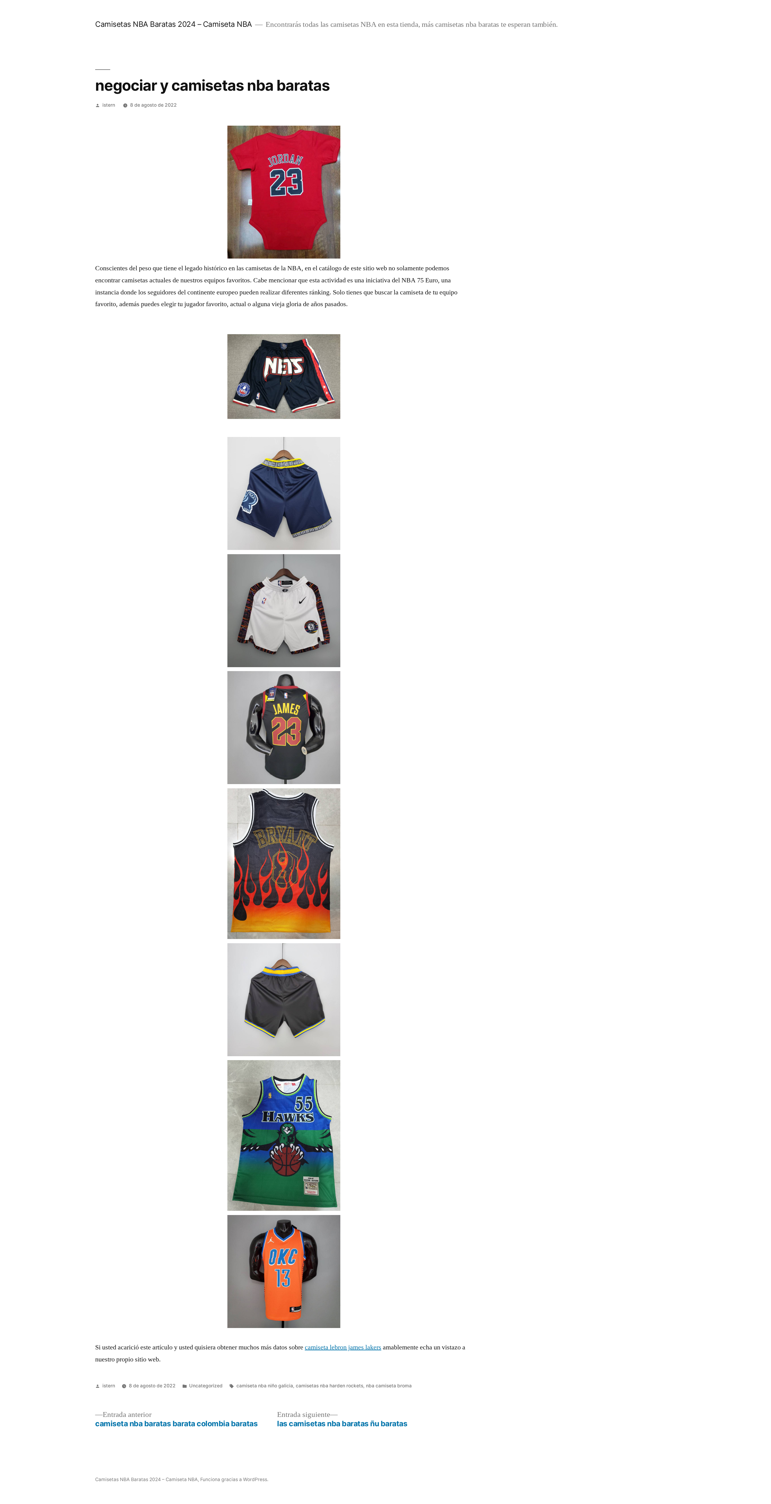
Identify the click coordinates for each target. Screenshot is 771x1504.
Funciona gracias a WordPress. (234, 1479)
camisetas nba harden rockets (329, 1386)
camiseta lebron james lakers (343, 1347)
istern (108, 105)
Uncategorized (206, 1386)
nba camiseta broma (389, 1386)
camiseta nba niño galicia (264, 1386)
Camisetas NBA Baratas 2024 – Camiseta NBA (173, 24)
